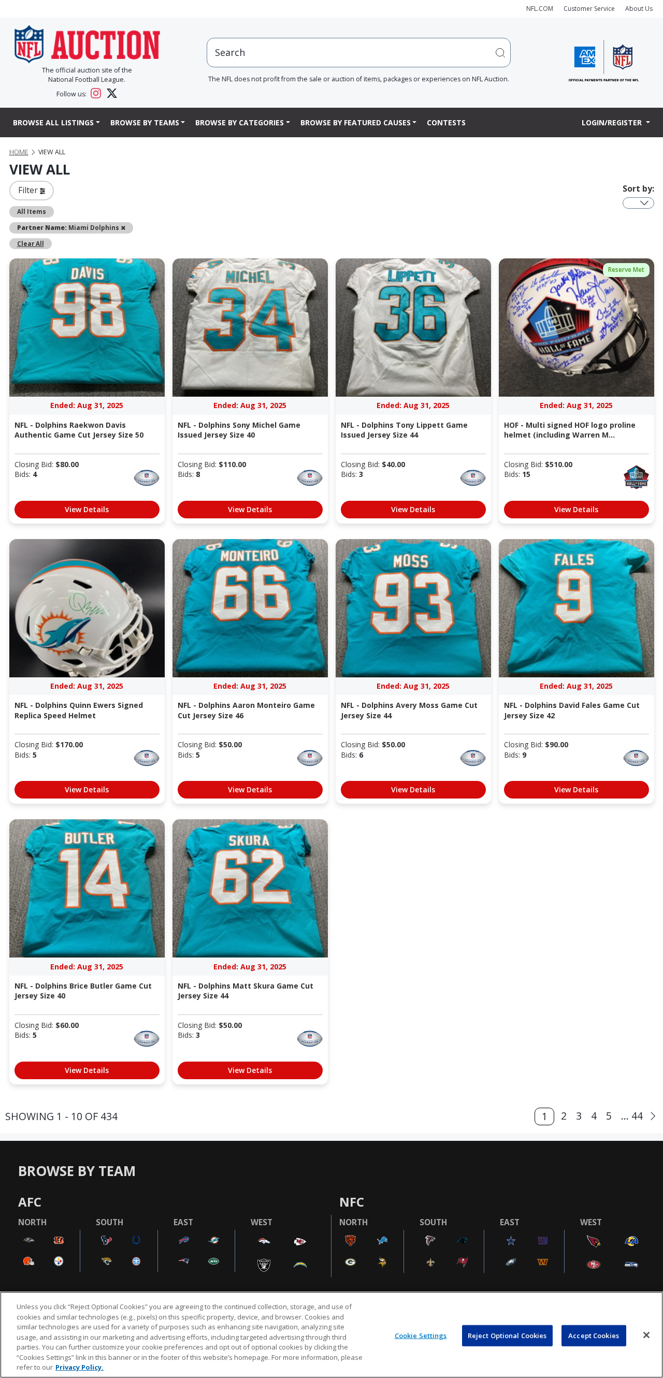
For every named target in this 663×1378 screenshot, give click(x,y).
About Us (639, 8)
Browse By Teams (144, 122)
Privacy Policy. (79, 1367)
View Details (87, 509)
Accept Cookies (593, 1335)
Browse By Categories (239, 122)
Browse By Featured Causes (355, 122)
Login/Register (613, 122)
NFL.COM (539, 8)
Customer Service (589, 8)
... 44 (632, 1116)
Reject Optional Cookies (507, 1335)
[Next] (653, 1116)
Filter (29, 190)
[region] (331, 1335)
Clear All (30, 243)
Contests (446, 122)
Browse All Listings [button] (53, 122)
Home (18, 152)
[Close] (646, 1335)
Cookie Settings (421, 1335)
